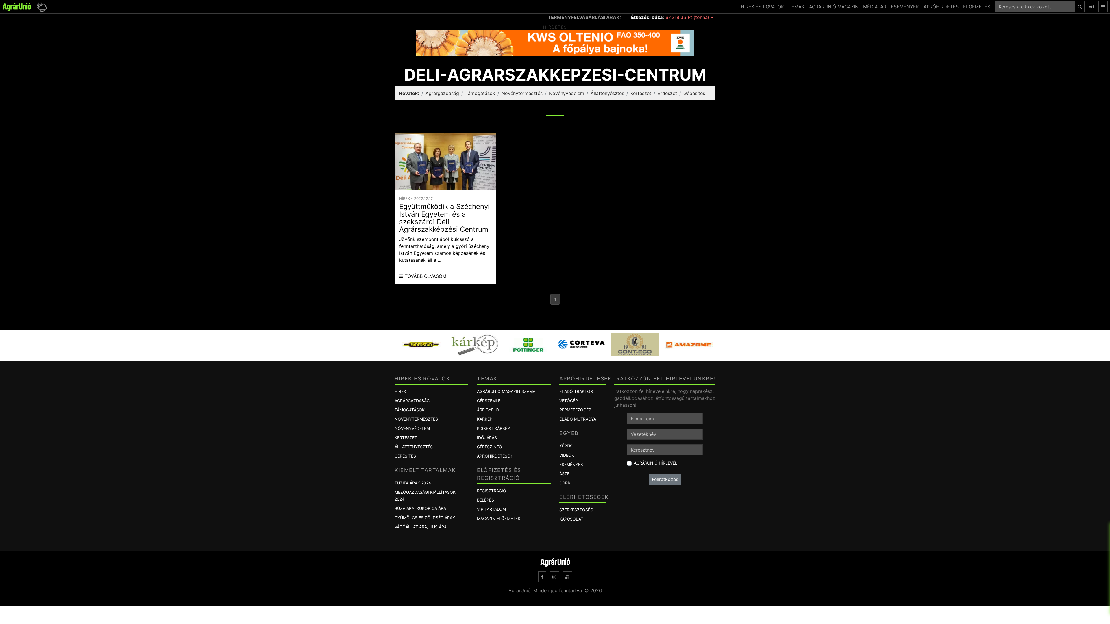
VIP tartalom (491, 509)
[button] (41, 7)
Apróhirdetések (494, 456)
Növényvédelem (566, 93)
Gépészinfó (489, 446)
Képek (565, 445)
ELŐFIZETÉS (976, 7)
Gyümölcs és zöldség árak (425, 517)
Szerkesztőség (576, 509)
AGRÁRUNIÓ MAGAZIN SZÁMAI (506, 391)
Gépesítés (694, 93)
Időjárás (487, 437)
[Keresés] (1080, 6)
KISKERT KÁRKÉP (493, 428)
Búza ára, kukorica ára (420, 508)
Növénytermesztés (522, 93)
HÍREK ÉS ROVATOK (762, 7)
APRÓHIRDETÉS (941, 7)
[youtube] (567, 576)
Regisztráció (491, 490)
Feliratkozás (665, 479)
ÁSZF (564, 473)
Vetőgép (568, 400)
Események (571, 464)
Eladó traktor (576, 391)
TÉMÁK (796, 7)
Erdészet (667, 93)
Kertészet (640, 93)
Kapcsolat (571, 519)
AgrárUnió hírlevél (655, 462)
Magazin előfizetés (498, 518)
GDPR (564, 482)
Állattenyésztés (607, 93)
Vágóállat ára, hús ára (421, 526)
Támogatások (480, 93)
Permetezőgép (575, 409)
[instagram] (554, 576)
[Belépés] (1091, 6)
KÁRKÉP (484, 419)
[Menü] (1103, 6)
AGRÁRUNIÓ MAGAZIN (834, 7)
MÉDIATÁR (874, 7)
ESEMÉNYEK (905, 7)
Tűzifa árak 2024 (413, 482)
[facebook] (542, 576)
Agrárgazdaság (442, 93)
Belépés (485, 499)
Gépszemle (488, 400)
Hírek (400, 391)
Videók (566, 455)
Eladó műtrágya (577, 419)
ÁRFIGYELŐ (488, 409)
